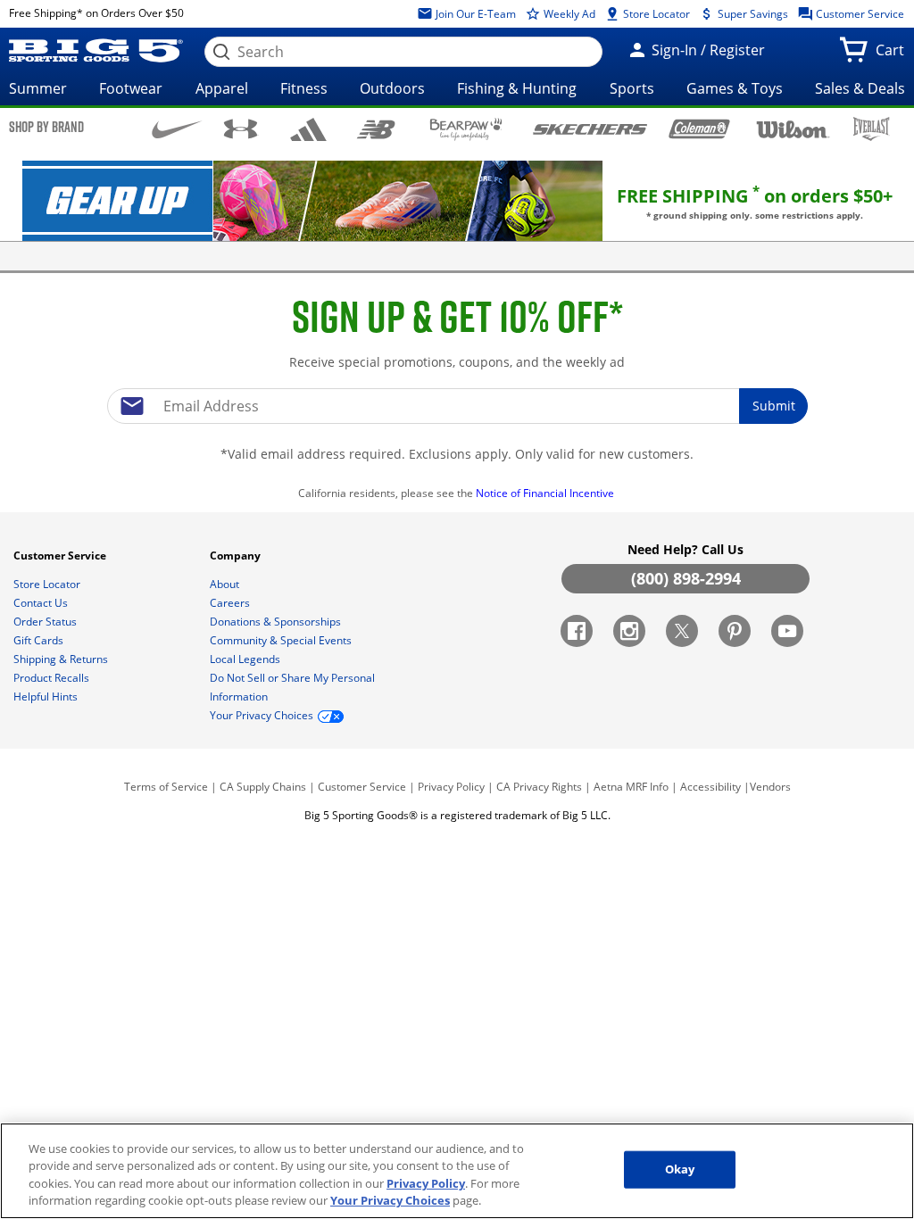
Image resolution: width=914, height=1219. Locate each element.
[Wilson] (793, 127)
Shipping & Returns (62, 659)
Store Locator (655, 13)
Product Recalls (52, 677)
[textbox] (457, 406)
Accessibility (710, 786)
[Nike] (177, 127)
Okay (680, 1169)
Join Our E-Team (474, 13)
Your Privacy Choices (390, 1200)
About (226, 584)
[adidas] (309, 129)
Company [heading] (236, 555)
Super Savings (751, 13)
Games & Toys (734, 88)
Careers (231, 602)
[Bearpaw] (466, 129)
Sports (632, 88)
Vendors (770, 786)
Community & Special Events (282, 640)
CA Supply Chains (263, 786)
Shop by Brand (46, 127)
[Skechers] (589, 127)
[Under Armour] (240, 128)
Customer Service (858, 13)
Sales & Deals (860, 88)
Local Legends (246, 659)
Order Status (46, 621)
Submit (773, 405)
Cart (893, 55)
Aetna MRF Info (631, 786)
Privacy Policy (451, 786)
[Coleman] (699, 128)
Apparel (221, 88)
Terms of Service (166, 786)
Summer (38, 88)
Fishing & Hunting (517, 88)
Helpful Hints (46, 696)
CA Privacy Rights (539, 786)
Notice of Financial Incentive (546, 493)
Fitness (304, 88)
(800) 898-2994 (686, 578)
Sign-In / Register (706, 50)
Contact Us (42, 602)
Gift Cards (39, 640)
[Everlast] (871, 129)
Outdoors (392, 88)
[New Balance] (375, 128)
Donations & (275, 621)
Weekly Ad (568, 13)
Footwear (130, 88)
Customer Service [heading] (61, 555)
